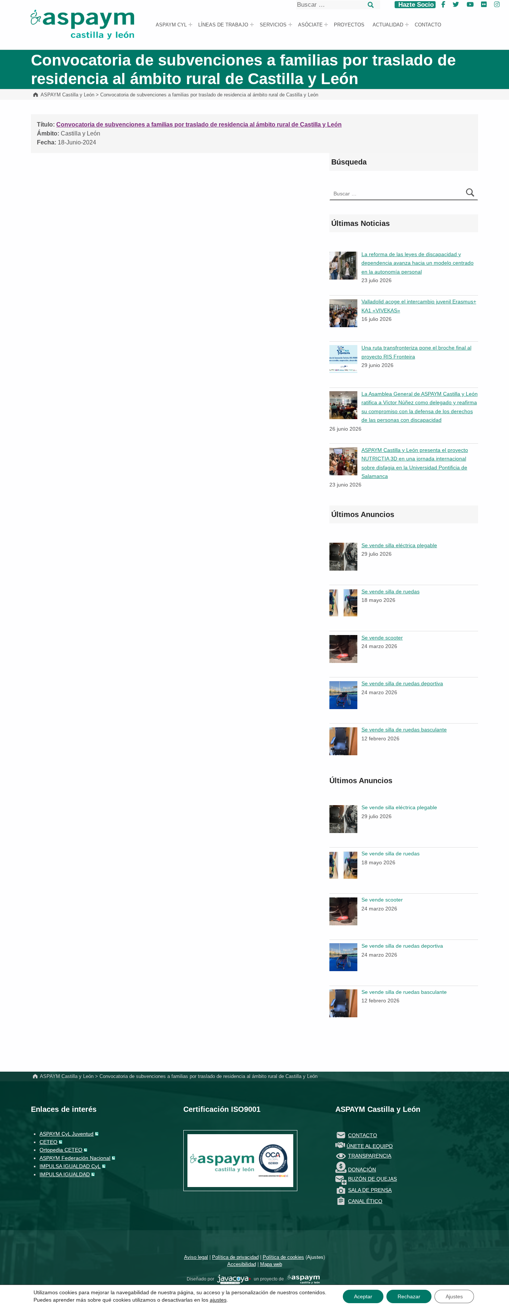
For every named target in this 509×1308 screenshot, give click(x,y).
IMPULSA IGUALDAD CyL (70, 1166)
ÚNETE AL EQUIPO (370, 1146)
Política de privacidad (235, 1257)
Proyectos (349, 25)
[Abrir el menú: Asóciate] (326, 24)
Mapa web (271, 1264)
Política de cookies (283, 1257)
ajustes (218, 1300)
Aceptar (363, 1296)
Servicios (273, 25)
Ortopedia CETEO (60, 1150)
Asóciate (310, 25)
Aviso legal (196, 1257)
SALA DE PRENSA (370, 1190)
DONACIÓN (362, 1170)
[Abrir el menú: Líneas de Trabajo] (252, 24)
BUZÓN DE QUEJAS (372, 1179)
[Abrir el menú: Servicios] (290, 24)
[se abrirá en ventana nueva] (234, 1279)
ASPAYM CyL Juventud (66, 1134)
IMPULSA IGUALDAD (64, 1174)
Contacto (428, 25)
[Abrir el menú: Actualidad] (407, 24)
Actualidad (388, 25)
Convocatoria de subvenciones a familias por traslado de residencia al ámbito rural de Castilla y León (199, 124)
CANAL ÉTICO (365, 1201)
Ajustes (315, 1257)
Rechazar (409, 1296)
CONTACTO (362, 1135)
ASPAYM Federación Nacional (74, 1158)
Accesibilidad (241, 1264)
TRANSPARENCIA (369, 1156)
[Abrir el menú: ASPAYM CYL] (190, 24)
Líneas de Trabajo (223, 25)
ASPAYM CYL (171, 25)
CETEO (48, 1142)
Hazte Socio (415, 4)
